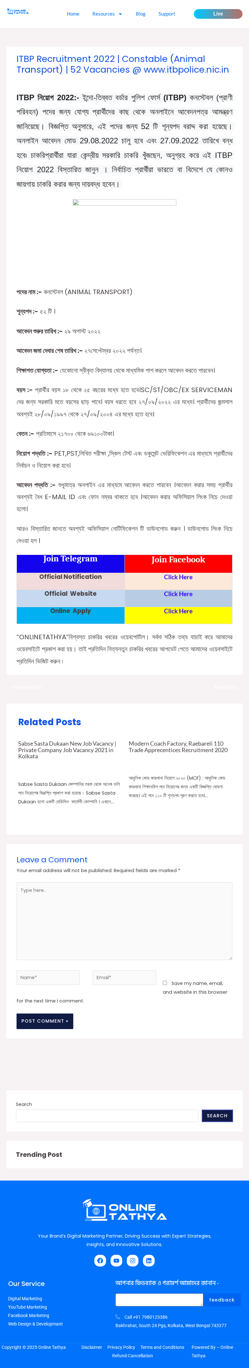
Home (73, 14)
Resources (103, 14)
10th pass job (74, 82)
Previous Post (24, 687)
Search (24, 1104)
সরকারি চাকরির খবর (105, 82)
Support (167, 14)
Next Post (228, 687)
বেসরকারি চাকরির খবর (32, 771)
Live (218, 14)
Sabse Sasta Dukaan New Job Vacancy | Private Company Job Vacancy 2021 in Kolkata (67, 749)
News (134, 765)
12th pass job (95, 764)
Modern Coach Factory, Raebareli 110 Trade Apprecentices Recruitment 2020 (178, 746)
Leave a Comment (36, 82)
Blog (141, 14)
